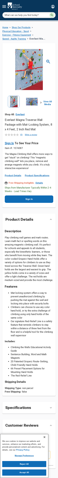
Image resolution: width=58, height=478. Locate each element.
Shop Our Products (21, 27)
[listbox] (23, 107)
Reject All (24, 464)
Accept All (24, 472)
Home (5, 27)
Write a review (31, 135)
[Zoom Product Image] (48, 61)
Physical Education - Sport (15, 31)
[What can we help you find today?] (51, 15)
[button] (53, 7)
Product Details (13, 175)
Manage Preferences (24, 456)
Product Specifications (37, 175)
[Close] (44, 437)
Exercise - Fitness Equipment (16, 35)
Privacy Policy (22, 450)
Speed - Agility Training (14, 39)
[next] (41, 103)
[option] (14, 107)
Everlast (20, 114)
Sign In (9, 143)
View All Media (47, 103)
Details (39, 183)
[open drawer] (4, 6)
